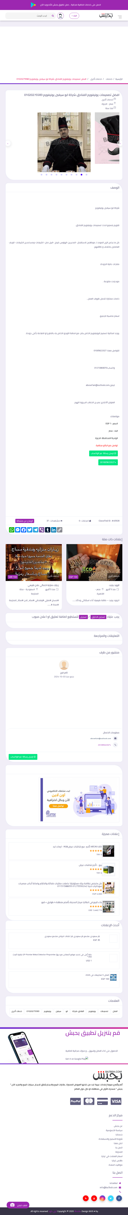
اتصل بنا (118, 1148)
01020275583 (32, 1011)
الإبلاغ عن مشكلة (24, 521)
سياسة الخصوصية (114, 1130)
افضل (115, 1011)
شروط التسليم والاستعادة (110, 1139)
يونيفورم (92, 1011)
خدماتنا (119, 1135)
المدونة (118, 1152)
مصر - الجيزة (107, 104)
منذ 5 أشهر (111, 589)
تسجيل (83, 617)
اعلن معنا (118, 1143)
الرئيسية (118, 79)
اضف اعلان (21, 1205)
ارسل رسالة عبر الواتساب (102, 453)
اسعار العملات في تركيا (111, 1156)
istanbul (114, 1183)
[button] (86, 174)
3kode (77, 1211)
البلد (75, 16)
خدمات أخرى (96, 79)
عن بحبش (118, 1126)
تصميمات (104, 1011)
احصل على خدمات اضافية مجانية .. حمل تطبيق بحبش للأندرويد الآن (70, 5)
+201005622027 (108, 462)
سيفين (58, 1011)
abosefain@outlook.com (100, 738)
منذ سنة (109, 108)
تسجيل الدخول (98, 617)
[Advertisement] (64, 50)
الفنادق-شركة (78, 1011)
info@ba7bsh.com (108, 1187)
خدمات (109, 79)
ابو (67, 1011)
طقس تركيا (117, 1160)
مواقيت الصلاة (115, 1165)
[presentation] (120, 143)
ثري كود (52, 1211)
